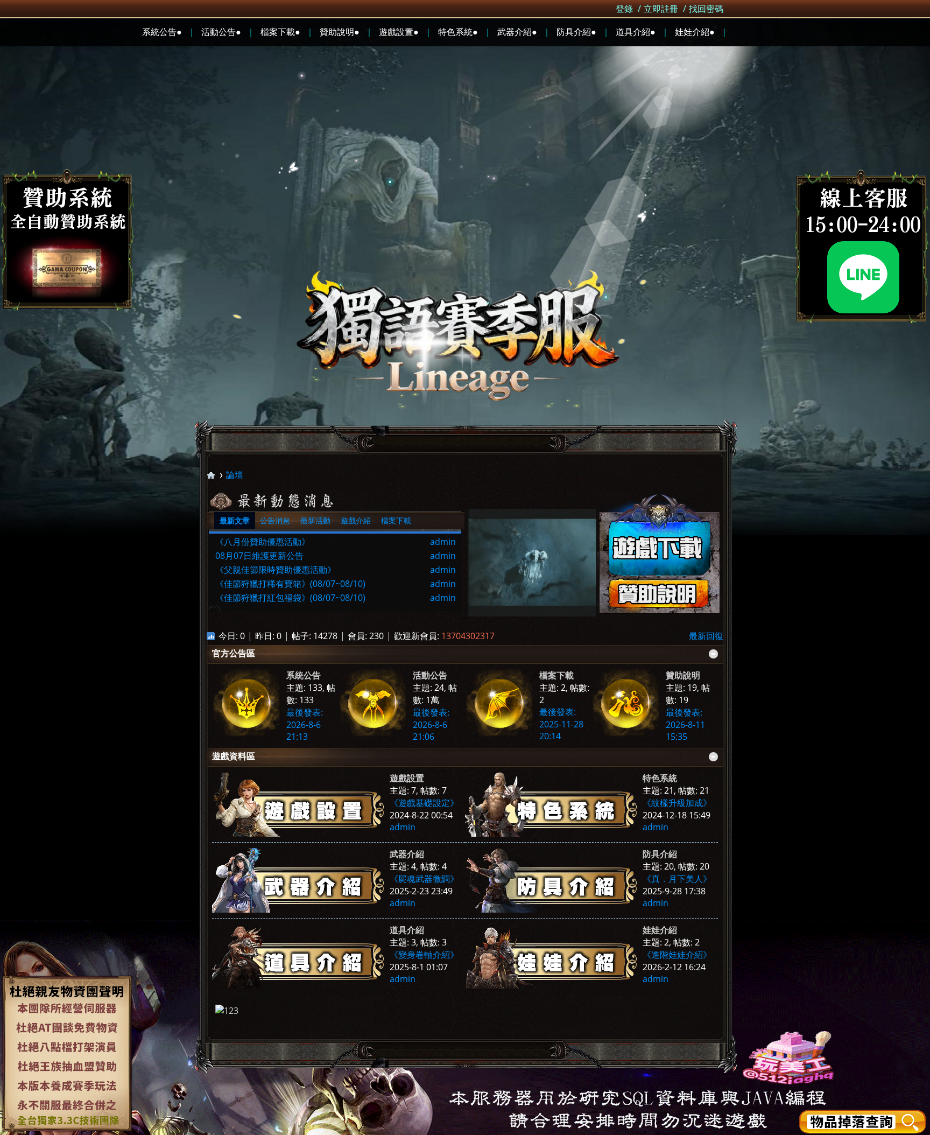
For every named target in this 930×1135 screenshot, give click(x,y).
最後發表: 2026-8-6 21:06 (431, 724)
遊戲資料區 (233, 756)
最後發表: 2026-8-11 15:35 (685, 724)
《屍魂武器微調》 (424, 879)
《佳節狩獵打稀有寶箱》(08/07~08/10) (290, 584)
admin (443, 542)
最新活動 (315, 520)
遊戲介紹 (356, 520)
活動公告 (430, 675)
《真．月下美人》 (677, 879)
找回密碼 (706, 9)
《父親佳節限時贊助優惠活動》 (275, 570)
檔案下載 (396, 520)
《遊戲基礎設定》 (424, 803)
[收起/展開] (713, 653)
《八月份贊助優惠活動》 (262, 542)
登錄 (624, 9)
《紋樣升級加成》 (677, 803)
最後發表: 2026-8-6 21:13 (304, 724)
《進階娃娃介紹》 (677, 955)
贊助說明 (683, 675)
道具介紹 (407, 930)
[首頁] (211, 475)
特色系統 (660, 778)
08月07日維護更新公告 (259, 556)
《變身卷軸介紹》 (424, 955)
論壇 (234, 475)
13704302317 (468, 636)
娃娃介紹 (660, 930)
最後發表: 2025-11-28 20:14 (561, 724)
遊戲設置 (407, 778)
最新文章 (235, 520)
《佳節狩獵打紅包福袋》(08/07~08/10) (290, 598)
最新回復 (706, 636)
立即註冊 (661, 9)
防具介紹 (660, 854)
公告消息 (275, 520)
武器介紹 (407, 854)
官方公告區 (233, 653)
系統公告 (303, 675)
